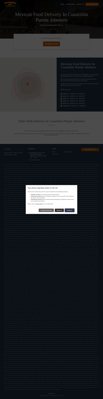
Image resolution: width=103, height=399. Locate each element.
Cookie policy (39, 204)
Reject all (59, 210)
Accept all (69, 210)
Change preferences (46, 210)
